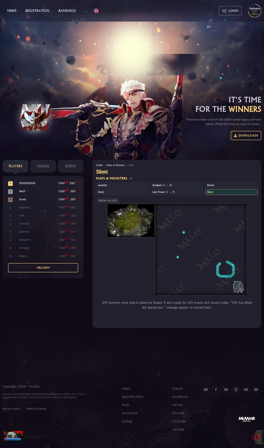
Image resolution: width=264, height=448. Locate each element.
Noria (101, 192)
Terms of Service (36, 408)
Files (125, 405)
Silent (210, 192)
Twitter (178, 429)
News (11, 11)
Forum (177, 389)
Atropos (24, 248)
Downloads (247, 135)
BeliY (22, 191)
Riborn (23, 256)
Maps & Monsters (116, 165)
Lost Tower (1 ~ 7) (163, 192)
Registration (37, 11)
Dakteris (24, 207)
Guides (99, 165)
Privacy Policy (11, 408)
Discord (178, 413)
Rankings (67, 11)
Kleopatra (25, 240)
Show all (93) (107, 200)
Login (233, 10)
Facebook (180, 397)
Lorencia (102, 185)
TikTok (177, 405)
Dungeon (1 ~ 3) (162, 185)
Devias (210, 185)
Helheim (43, 267)
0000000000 (27, 183)
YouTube (179, 421)
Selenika (24, 231)
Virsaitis (24, 223)
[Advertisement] (132, 48)
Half (21, 215)
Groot (22, 199)
